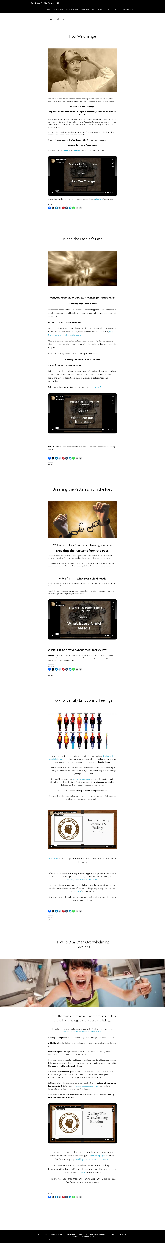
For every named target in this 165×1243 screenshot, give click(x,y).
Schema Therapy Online (45, 3)
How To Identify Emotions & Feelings (82, 700)
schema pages (81, 876)
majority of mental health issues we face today (82, 1031)
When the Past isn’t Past (82, 239)
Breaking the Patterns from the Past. (82, 879)
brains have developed (81, 779)
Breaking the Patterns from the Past (82, 489)
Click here (54, 859)
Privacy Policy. (118, 1240)
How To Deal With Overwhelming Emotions (82, 945)
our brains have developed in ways (86, 1086)
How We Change (82, 36)
